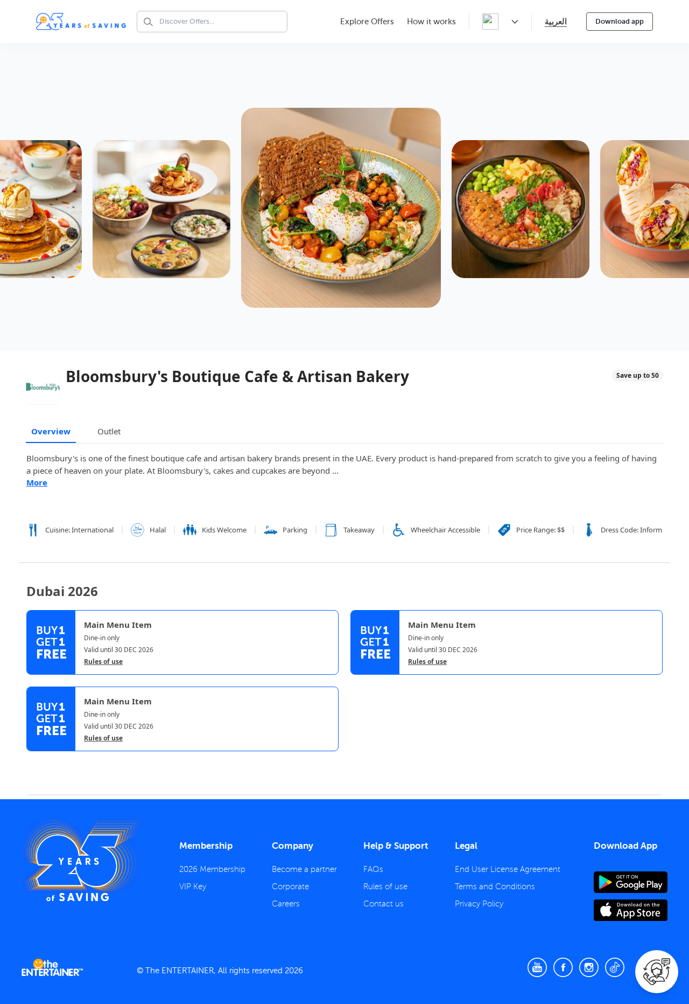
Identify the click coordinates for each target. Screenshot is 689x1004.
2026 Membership (212, 869)
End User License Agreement (507, 869)
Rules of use (103, 662)
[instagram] (589, 967)
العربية (556, 21)
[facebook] (563, 967)
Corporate (290, 886)
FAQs (373, 869)
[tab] (34, 760)
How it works (431, 21)
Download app (619, 21)
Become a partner (304, 869)
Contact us (383, 903)
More (36, 482)
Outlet (109, 431)
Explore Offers (367, 21)
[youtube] (537, 967)
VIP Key (192, 886)
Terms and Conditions (495, 886)
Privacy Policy (479, 903)
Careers (286, 903)
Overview (51, 431)
